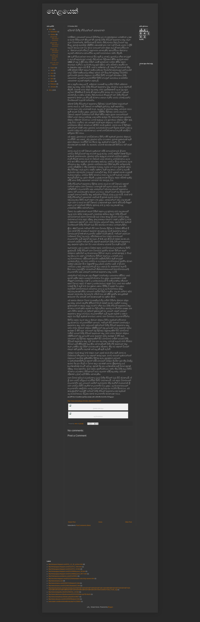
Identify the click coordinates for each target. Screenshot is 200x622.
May (51, 76)
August (52, 68)
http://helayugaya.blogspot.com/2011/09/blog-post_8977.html (67, 574)
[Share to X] (93, 424)
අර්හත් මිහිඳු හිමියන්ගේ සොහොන (54, 38)
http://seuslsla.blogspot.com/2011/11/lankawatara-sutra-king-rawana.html (71, 578)
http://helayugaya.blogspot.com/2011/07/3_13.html (64, 569)
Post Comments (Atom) (83, 525)
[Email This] (88, 424)
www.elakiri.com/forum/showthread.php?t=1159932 (64, 601)
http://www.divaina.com (55, 581)
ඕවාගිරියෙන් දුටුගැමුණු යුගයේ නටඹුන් (54, 57)
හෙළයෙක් (62, 11)
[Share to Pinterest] (97, 424)
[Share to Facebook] (95, 424)
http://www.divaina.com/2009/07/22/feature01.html (64, 583)
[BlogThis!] (90, 424)
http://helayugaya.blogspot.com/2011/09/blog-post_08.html (66, 571)
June (52, 73)
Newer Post (71, 522)
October (53, 34)
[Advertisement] (100, 503)
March (52, 81)
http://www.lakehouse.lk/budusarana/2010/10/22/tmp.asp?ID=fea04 (69, 594)
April (52, 78)
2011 (50, 90)
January (53, 87)
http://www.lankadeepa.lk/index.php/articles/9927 (63, 597)
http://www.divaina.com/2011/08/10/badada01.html (64, 585)
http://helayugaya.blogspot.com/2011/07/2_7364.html (65, 567)
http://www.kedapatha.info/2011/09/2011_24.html (63, 592)
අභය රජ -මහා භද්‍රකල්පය (54, 63)
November (53, 32)
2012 (50, 29)
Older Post (128, 522)
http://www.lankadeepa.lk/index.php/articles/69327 (84, 401)
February (53, 84)
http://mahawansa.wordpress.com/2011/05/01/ (62, 576)
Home (100, 522)
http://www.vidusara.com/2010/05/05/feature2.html (64, 599)
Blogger (110, 607)
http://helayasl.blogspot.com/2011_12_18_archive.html (65, 564)
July (51, 70)
